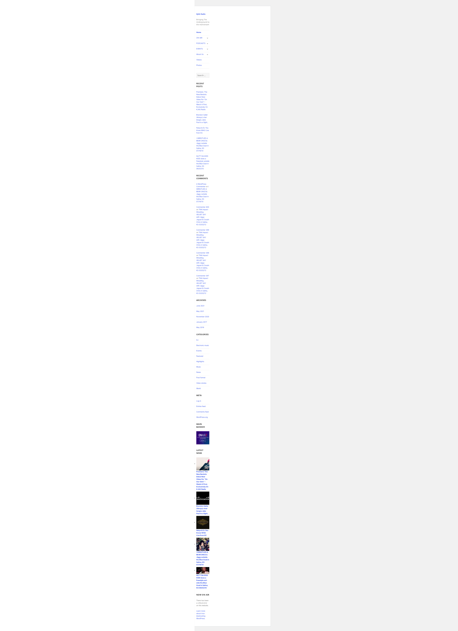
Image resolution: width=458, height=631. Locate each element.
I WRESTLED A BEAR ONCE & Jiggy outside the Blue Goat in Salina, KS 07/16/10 (202, 194)
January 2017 (201, 322)
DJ (197, 340)
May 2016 (200, 327)
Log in (198, 401)
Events (199, 351)
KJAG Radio (201, 14)
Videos (199, 60)
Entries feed (201, 406)
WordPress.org (202, 417)
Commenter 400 (202, 207)
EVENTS (199, 49)
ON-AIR (199, 38)
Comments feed (202, 412)
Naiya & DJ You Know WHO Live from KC (202, 130)
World (198, 388)
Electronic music (202, 345)
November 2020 (202, 317)
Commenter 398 (202, 253)
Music (198, 367)
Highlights (200, 361)
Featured (199, 356)
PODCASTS (200, 43)
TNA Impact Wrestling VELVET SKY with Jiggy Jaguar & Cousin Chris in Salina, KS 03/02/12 (202, 217)
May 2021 (200, 311)
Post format (200, 378)
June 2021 (200, 306)
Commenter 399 (202, 230)
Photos (199, 65)
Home (198, 32)
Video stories (201, 383)
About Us (199, 54)
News (198, 372)
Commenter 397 (202, 276)
